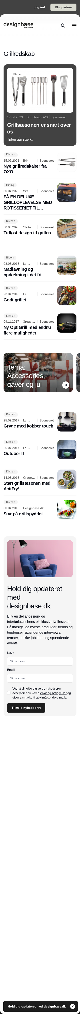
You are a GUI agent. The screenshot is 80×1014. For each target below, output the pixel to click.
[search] (63, 25)
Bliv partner (63, 7)
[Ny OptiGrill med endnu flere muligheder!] (40, 324)
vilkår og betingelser (53, 693)
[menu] (74, 25)
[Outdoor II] (40, 449)
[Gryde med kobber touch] (40, 422)
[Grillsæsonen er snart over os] (40, 105)
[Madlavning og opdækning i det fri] (40, 267)
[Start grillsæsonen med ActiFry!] (40, 481)
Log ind (39, 7)
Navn (10, 652)
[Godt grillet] (40, 295)
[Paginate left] (7, 372)
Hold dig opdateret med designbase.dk (37, 1006)
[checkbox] (9, 693)
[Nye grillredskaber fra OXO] (40, 163)
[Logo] (18, 25)
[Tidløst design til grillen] (40, 228)
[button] (65, 385)
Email (10, 669)
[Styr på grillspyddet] (40, 509)
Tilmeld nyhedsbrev (26, 707)
